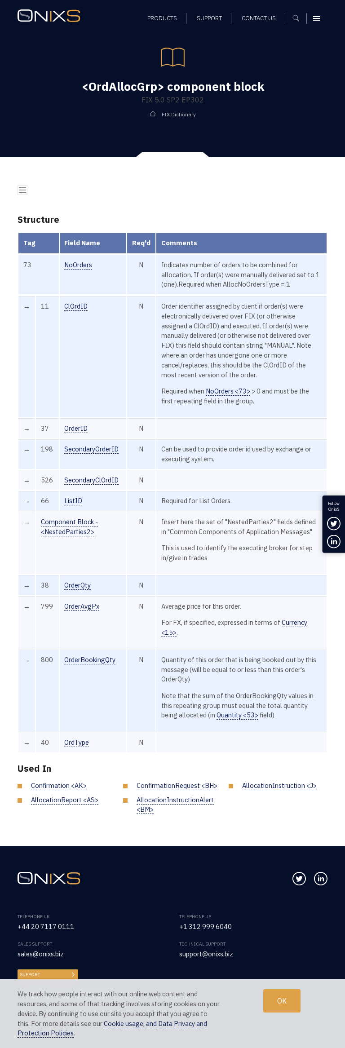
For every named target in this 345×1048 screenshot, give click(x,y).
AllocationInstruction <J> (279, 785)
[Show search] (299, 18)
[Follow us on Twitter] (299, 878)
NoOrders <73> (228, 391)
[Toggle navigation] (22, 190)
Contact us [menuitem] (259, 18)
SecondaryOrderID (91, 449)
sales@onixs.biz (41, 954)
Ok (282, 1000)
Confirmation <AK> (59, 785)
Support (30, 974)
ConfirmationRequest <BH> (177, 785)
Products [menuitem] (162, 18)
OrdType (76, 742)
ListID (73, 500)
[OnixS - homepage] (51, 16)
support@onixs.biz (206, 954)
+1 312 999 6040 (205, 926)
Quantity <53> (237, 715)
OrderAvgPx (81, 606)
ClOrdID (76, 306)
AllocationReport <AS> (64, 800)
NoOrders (78, 265)
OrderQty (77, 585)
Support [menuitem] (209, 18)
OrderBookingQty (89, 659)
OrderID (76, 428)
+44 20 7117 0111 (46, 926)
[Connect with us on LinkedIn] (320, 878)
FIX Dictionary (179, 114)
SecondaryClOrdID (91, 480)
